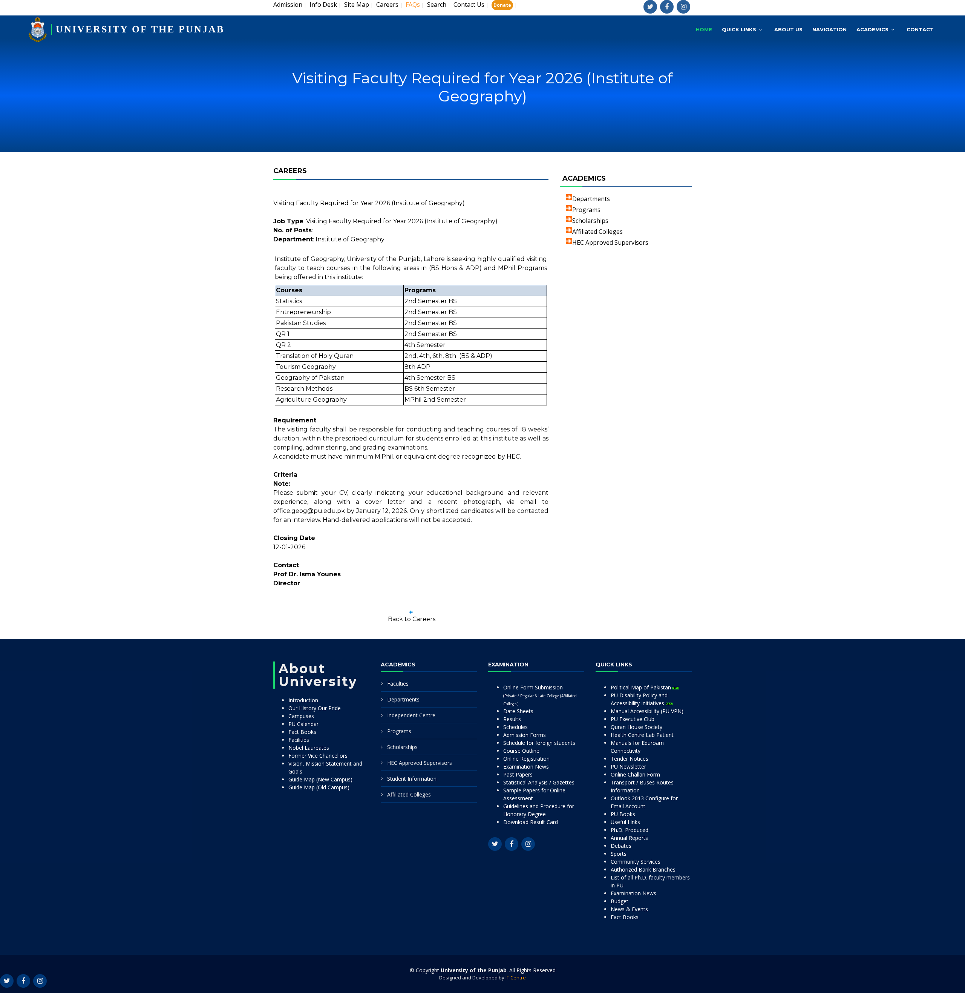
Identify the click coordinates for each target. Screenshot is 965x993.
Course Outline (521, 750)
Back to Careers (411, 619)
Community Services (635, 861)
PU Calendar (303, 723)
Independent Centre (411, 715)
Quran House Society (636, 727)
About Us (788, 29)
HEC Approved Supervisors (610, 242)
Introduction (303, 700)
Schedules (515, 727)
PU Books (623, 814)
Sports (618, 853)
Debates (621, 845)
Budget (619, 901)
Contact (920, 29)
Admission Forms (524, 734)
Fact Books (302, 731)
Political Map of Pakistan (641, 687)
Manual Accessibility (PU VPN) (647, 711)
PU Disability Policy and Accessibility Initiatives (639, 699)
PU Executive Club (632, 719)
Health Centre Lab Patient (642, 734)
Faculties (398, 683)
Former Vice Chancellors (318, 755)
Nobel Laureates (308, 747)
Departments (591, 199)
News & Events (629, 909)
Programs (586, 210)
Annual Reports (629, 837)
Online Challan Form (635, 774)
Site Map (356, 4)
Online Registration (526, 758)
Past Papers (518, 774)
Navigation (829, 29)
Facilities (298, 739)
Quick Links (739, 29)
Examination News (526, 766)
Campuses (301, 716)
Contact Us (468, 4)
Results (512, 719)
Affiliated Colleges (597, 231)
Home (704, 29)
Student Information (412, 778)
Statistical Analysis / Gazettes (538, 782)
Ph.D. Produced (629, 829)
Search (436, 4)
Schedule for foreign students (539, 742)
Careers (387, 4)
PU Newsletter (628, 766)
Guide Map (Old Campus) (318, 787)
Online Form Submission (540, 695)
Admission (287, 4)
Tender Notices (629, 758)
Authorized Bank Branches (643, 869)
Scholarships (590, 220)
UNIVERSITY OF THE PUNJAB (140, 29)
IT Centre (515, 977)
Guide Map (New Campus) (320, 779)
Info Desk (323, 4)
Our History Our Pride (314, 708)
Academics (872, 29)
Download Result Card (530, 822)
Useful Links (625, 822)
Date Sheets (518, 711)
